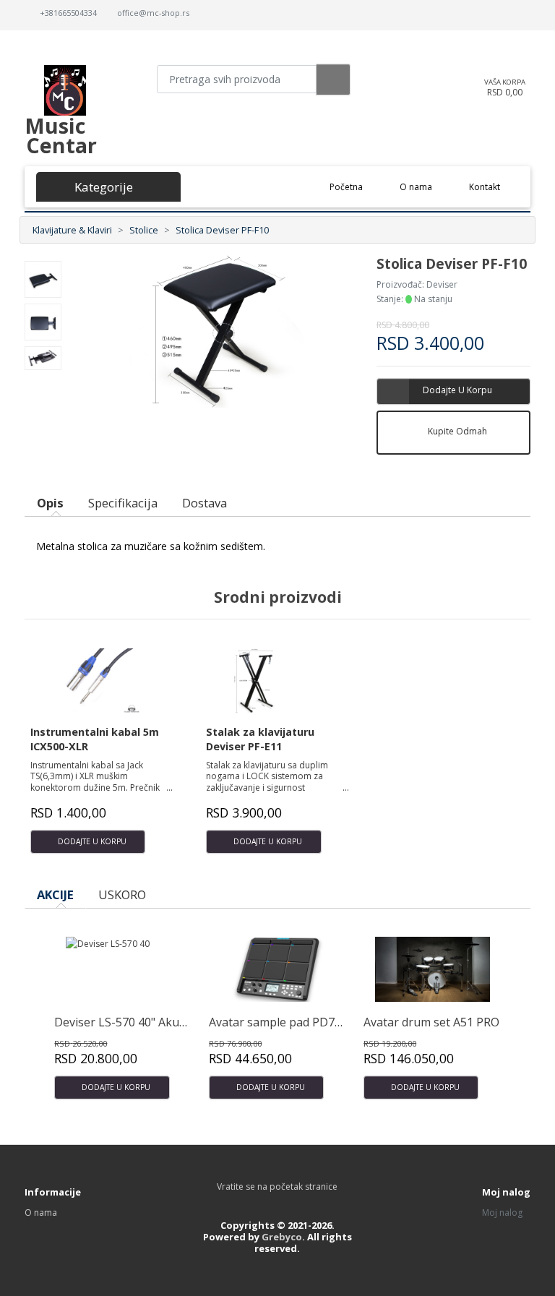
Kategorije (100, 187)
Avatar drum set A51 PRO (431, 1022)
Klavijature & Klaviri (72, 229)
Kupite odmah (457, 431)
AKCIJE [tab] (55, 894)
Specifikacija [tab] (123, 502)
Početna (355, 186)
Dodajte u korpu (457, 390)
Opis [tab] (50, 502)
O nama (416, 187)
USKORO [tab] (122, 894)
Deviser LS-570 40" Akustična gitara (150, 1022)
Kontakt (484, 187)
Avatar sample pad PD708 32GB (294, 1022)
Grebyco (282, 1236)
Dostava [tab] (204, 502)
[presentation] (486, 903)
